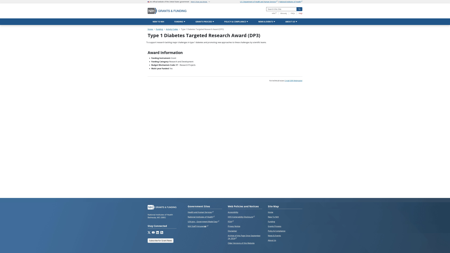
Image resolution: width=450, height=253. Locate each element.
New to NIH (158, 21)
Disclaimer (232, 231)
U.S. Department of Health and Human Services (258, 2)
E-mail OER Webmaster (293, 81)
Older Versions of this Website (241, 243)
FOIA (230, 221)
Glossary (283, 13)
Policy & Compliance (235, 21)
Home (150, 29)
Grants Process (203, 21)
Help (300, 13)
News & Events (265, 21)
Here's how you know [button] (199, 2)
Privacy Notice (234, 226)
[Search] (299, 9)
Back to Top (439, 248)
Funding (179, 21)
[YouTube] (153, 232)
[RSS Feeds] (161, 232)
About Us (290, 21)
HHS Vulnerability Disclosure (240, 217)
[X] (149, 232)
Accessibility (233, 212)
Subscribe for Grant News (160, 240)
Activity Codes (172, 29)
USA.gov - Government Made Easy (203, 221)
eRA (273, 13)
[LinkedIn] (157, 232)
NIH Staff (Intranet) (197, 226)
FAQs (293, 13)
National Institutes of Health (290, 2)
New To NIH (273, 217)
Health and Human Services (200, 212)
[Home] (177, 11)
